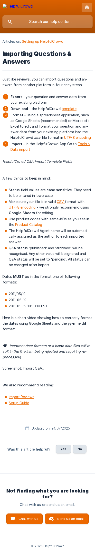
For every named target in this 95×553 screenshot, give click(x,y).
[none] (18, 7)
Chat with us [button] (28, 519)
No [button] (79, 449)
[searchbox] (47, 21)
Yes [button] (63, 449)
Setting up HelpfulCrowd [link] (42, 41)
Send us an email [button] (70, 519)
